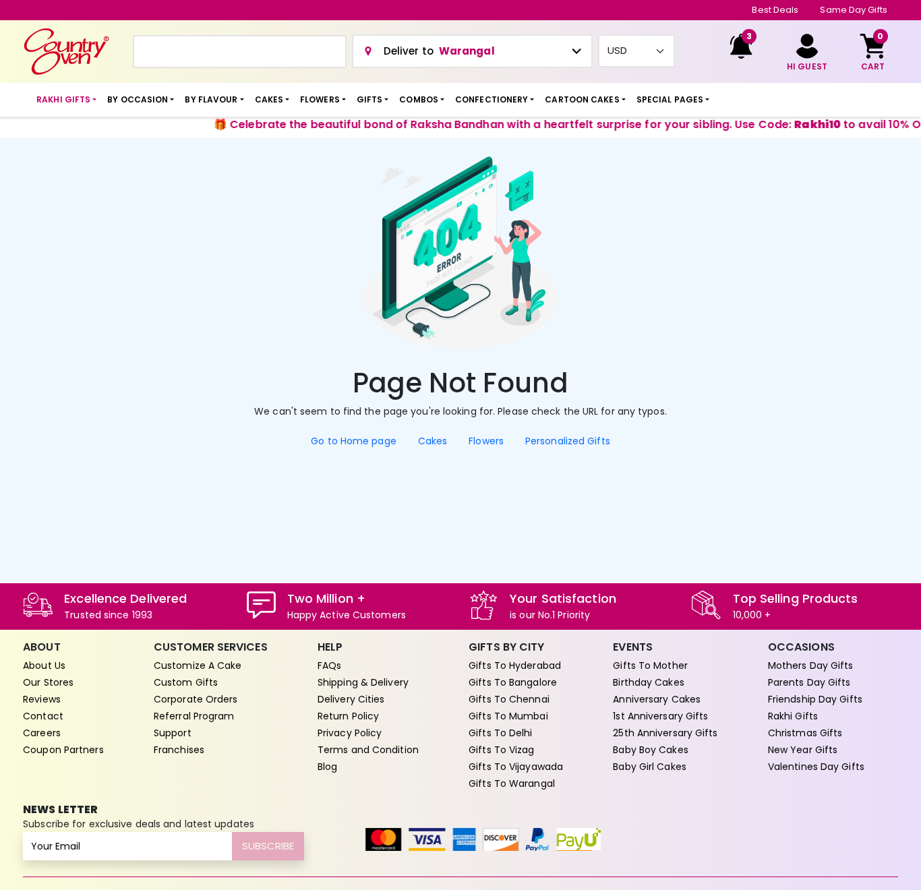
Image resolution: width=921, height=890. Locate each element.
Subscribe (268, 846)
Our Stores (48, 682)
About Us (44, 665)
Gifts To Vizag (501, 749)
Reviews (42, 699)
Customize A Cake (198, 665)
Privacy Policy (350, 733)
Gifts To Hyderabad (515, 665)
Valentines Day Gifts (816, 766)
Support (172, 733)
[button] (66, 99)
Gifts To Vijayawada (516, 766)
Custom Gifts (186, 682)
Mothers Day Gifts (811, 665)
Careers (42, 733)
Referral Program (194, 716)
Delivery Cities (351, 699)
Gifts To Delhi (500, 733)
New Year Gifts (802, 749)
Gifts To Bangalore (513, 682)
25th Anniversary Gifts (665, 733)
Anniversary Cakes (657, 699)
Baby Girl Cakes (649, 766)
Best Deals (775, 9)
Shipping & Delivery (363, 682)
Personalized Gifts (567, 441)
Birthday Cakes (648, 682)
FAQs (329, 665)
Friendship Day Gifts (815, 699)
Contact (43, 716)
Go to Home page (353, 441)
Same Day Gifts (853, 9)
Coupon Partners (63, 749)
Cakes (433, 441)
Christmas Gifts (805, 733)
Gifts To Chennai (509, 699)
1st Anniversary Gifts (660, 716)
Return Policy (348, 716)
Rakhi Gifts (793, 716)
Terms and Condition (368, 749)
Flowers (486, 441)
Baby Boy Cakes (650, 749)
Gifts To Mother (650, 665)
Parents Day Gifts (809, 682)
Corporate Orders (196, 699)
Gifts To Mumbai (508, 716)
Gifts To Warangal (512, 783)
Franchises (179, 749)
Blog (327, 766)
